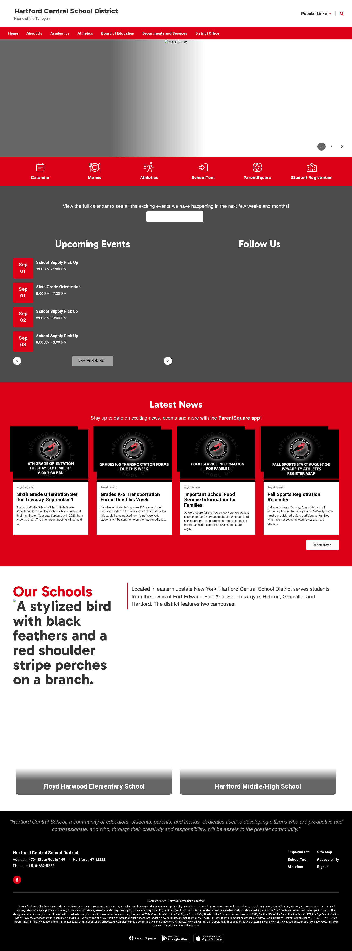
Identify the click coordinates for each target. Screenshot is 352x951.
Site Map (324, 852)
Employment (298, 852)
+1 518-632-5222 (40, 866)
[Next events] (168, 361)
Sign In (323, 866)
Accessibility (328, 859)
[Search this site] (342, 14)
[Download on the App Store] (208, 938)
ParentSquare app (239, 417)
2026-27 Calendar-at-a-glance (175, 216)
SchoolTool (297, 859)
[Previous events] (17, 361)
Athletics (295, 866)
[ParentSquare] (142, 938)
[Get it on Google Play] (175, 938)
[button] (316, 13)
